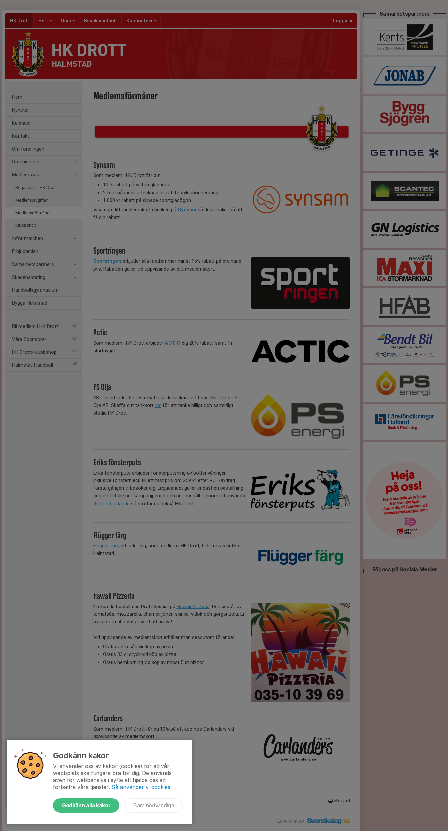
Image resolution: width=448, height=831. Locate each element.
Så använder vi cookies (141, 787)
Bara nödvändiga (153, 805)
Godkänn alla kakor (86, 805)
